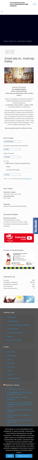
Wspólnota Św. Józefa (14, 340)
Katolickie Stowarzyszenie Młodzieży (18, 325)
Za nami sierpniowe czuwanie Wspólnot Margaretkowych (19, 421)
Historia (9, 359)
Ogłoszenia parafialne (13, 378)
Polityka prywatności (23, 456)
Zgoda (10, 456)
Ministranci (10, 336)
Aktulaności (10, 374)
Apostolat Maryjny (12, 321)
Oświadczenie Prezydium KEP (16, 389)
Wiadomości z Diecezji (12, 385)
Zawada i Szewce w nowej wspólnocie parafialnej (19, 416)
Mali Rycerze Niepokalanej (15, 332)
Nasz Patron (10, 367)
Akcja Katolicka (11, 317)
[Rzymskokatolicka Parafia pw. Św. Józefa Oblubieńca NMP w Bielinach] (19, 4)
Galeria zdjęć (11, 363)
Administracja (11, 352)
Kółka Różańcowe (12, 329)
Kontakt (9, 371)
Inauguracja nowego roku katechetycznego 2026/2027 (20, 411)
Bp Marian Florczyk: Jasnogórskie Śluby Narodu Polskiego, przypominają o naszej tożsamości (20, 404)
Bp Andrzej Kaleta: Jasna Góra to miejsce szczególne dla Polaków (19, 393)
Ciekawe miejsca (12, 355)
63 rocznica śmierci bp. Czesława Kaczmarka (17, 398)
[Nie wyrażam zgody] (35, 443)
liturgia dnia (27, 179)
